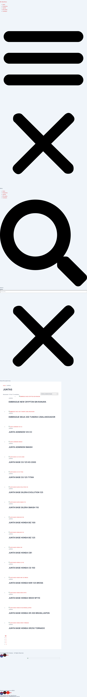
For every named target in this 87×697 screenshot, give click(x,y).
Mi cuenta (5, 9)
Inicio (4, 4)
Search (1, 289)
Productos (5, 6)
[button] (43, 101)
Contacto (5, 11)
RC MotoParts (3, 1)
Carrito (4, 8)
